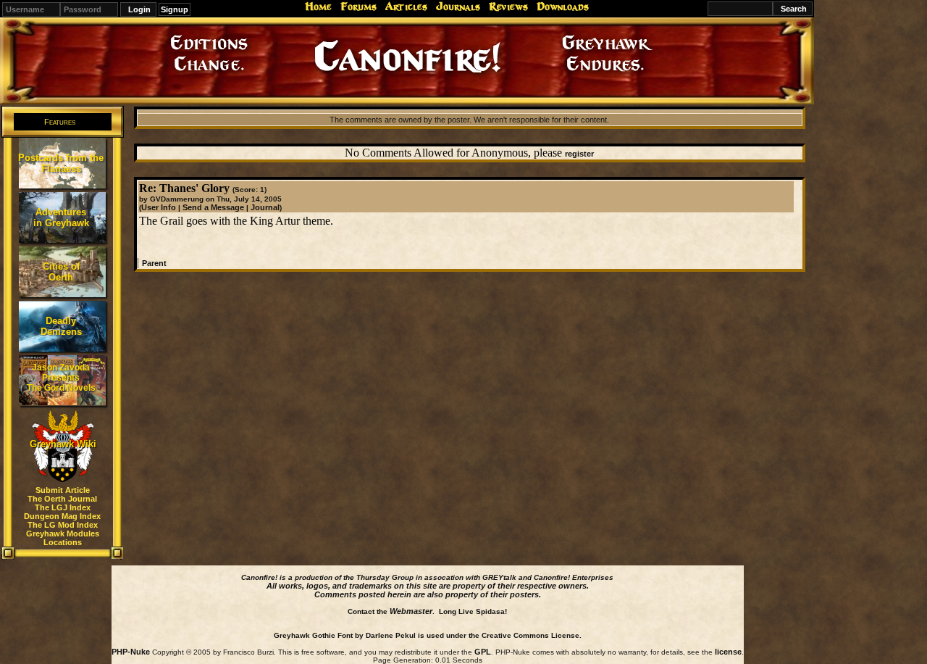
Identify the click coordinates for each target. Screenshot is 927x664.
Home (318, 6)
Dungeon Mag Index (62, 516)
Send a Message (213, 207)
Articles (406, 6)
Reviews (508, 6)
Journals (458, 6)
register (579, 153)
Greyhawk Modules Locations (62, 538)
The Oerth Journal (62, 498)
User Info (158, 207)
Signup (174, 9)
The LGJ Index (63, 507)
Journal (265, 207)
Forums (358, 6)
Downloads (563, 6)
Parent (154, 263)
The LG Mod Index (63, 524)
